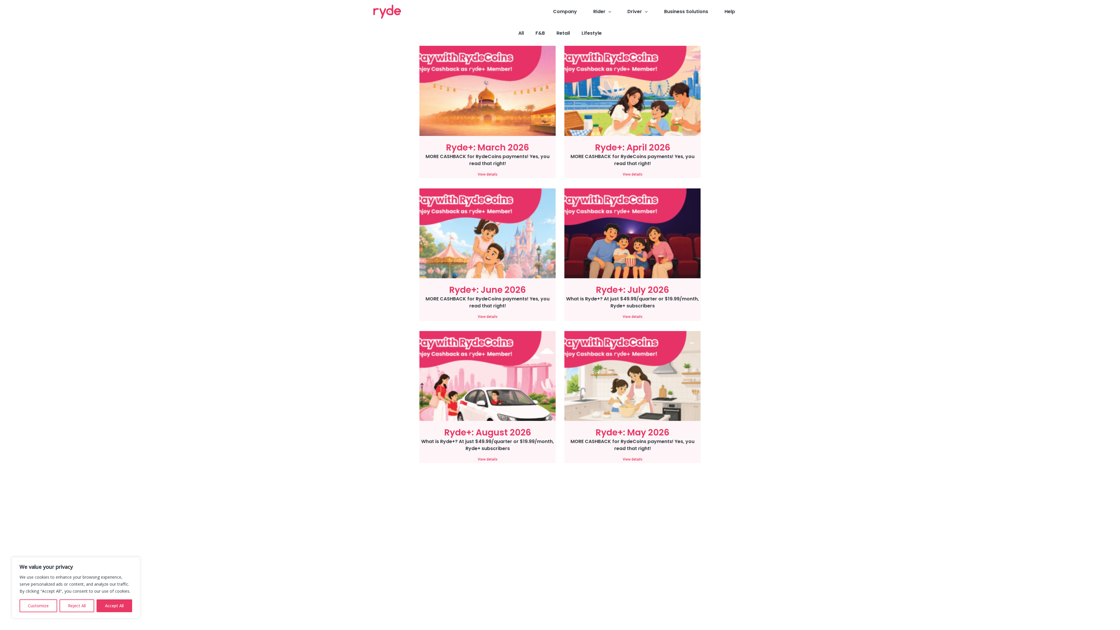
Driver (634, 11)
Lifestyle (592, 33)
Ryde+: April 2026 (632, 147)
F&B (540, 33)
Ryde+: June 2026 (487, 290)
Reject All (77, 605)
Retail (563, 33)
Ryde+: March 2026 (487, 147)
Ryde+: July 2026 (632, 290)
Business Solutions (686, 11)
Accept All (114, 605)
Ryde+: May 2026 (632, 432)
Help (729, 11)
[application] (608, 11)
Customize (38, 605)
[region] (76, 587)
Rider (599, 11)
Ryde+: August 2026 (487, 432)
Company (565, 11)
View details (488, 174)
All (521, 33)
